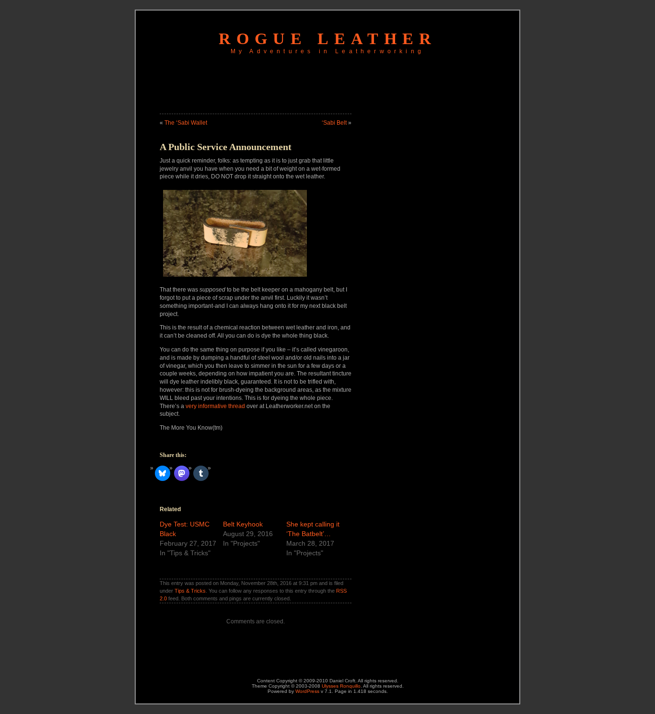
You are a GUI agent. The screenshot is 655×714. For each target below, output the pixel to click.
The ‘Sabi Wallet (185, 122)
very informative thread (215, 406)
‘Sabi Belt (334, 122)
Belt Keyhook (243, 524)
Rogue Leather (328, 38)
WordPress (307, 691)
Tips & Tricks (190, 591)
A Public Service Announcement (226, 146)
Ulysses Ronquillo (341, 686)
